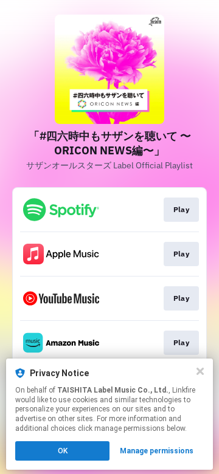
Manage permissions (156, 451)
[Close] (200, 371)
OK (63, 451)
